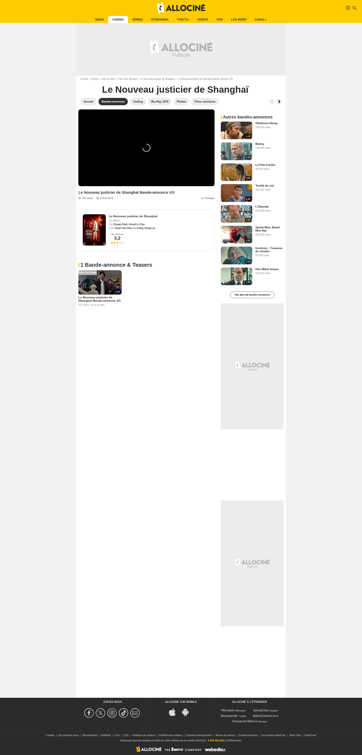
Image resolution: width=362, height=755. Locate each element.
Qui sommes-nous (68, 735)
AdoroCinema (262, 715)
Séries (137, 19)
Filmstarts (228, 710)
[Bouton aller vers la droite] (279, 101)
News (99, 19)
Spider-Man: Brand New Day (267, 229)
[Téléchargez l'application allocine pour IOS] (174, 711)
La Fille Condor (265, 164)
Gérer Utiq (295, 735)
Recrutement (90, 735)
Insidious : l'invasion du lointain (269, 250)
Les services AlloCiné (273, 735)
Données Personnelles (199, 735)
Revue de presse (225, 735)
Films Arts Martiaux (128, 79)
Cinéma (118, 19)
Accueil (84, 79)
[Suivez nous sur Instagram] (112, 713)
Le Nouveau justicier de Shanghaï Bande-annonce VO (99, 299)
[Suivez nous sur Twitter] (101, 713)
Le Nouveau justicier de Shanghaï (158, 79)
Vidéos (202, 19)
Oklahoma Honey (266, 123)
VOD (219, 19)
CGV (126, 735)
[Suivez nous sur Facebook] (89, 713)
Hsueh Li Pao (137, 224)
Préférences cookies (170, 735)
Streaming (160, 19)
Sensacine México (244, 721)
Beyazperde (229, 715)
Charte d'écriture (248, 735)
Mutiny (259, 144)
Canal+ (261, 19)
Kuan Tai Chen (123, 228)
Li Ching (138, 228)
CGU (117, 735)
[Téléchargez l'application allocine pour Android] (187, 711)
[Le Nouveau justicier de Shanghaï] (94, 230)
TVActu (183, 19)
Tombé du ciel (264, 185)
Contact (50, 735)
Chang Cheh (120, 224)
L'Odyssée (262, 206)
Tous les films (108, 79)
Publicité (106, 735)
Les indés (238, 19)
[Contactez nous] (135, 713)
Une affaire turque (266, 269)
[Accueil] (181, 8)
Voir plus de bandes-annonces (252, 294)
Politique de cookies (143, 735)
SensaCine (260, 710)
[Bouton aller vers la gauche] (271, 101)
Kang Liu (150, 228)
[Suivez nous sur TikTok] (124, 713)
